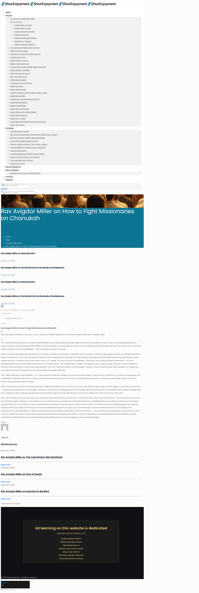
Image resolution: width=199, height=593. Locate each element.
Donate (4, 188)
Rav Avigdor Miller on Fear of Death (21, 474)
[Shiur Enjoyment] (58, 5)
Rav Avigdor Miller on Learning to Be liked (25, 491)
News (8, 240)
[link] (36, 192)
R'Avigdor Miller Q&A (14, 243)
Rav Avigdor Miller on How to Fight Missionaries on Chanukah (31, 246)
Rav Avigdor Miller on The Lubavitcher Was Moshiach (32, 457)
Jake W (15, 310)
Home (8, 236)
